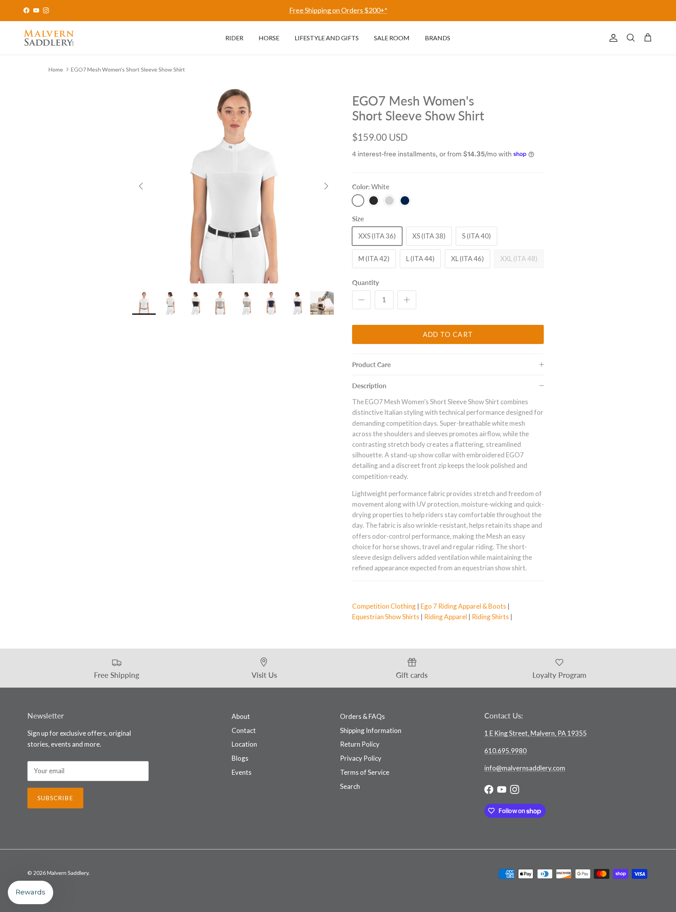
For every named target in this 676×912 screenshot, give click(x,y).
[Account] (612, 38)
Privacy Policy (360, 758)
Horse (269, 37)
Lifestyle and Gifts (327, 37)
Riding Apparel (445, 617)
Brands (437, 37)
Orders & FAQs (362, 716)
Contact (244, 730)
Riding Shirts (490, 617)
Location (244, 744)
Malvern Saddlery (67, 872)
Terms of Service (364, 772)
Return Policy (359, 744)
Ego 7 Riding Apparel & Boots (463, 606)
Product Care (371, 364)
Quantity (365, 282)
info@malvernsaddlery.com (524, 768)
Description (369, 386)
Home (56, 69)
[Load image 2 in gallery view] (233, 182)
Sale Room (392, 37)
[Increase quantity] (406, 299)
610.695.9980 (505, 751)
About (241, 716)
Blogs (240, 758)
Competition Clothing (384, 606)
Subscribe (55, 797)
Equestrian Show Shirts (385, 617)
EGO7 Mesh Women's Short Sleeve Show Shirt (128, 69)
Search (350, 786)
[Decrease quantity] (361, 299)
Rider (234, 37)
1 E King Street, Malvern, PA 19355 (535, 733)
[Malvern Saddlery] (48, 38)
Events (242, 772)
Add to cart (448, 334)
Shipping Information (370, 730)
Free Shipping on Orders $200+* (338, 10)
